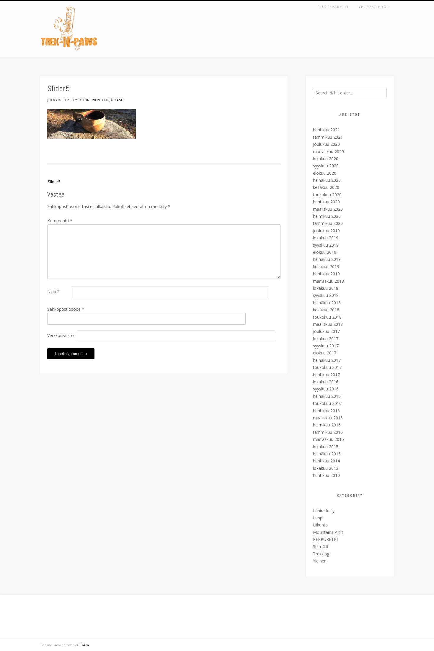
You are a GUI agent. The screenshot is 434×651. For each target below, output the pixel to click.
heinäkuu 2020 (327, 180)
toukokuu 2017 (327, 367)
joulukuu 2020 (326, 144)
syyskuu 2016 (326, 389)
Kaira (84, 645)
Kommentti (59, 220)
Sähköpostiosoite (65, 309)
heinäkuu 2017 (327, 360)
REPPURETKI (325, 539)
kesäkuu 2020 (326, 187)
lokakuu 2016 (325, 382)
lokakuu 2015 (325, 446)
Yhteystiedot (373, 6)
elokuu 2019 (324, 252)
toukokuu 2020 (327, 194)
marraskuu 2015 (328, 439)
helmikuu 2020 (327, 216)
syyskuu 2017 (326, 346)
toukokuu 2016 (327, 403)
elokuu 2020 (324, 173)
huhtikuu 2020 (326, 202)
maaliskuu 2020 (328, 209)
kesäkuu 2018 (326, 310)
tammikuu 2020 (328, 223)
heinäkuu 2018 (327, 302)
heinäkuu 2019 (327, 259)
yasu (119, 100)
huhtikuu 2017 (326, 374)
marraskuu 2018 (328, 281)
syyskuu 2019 (326, 245)
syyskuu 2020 (326, 166)
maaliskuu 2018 (328, 324)
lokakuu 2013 (325, 468)
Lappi (318, 518)
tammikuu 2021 (328, 137)
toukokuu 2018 (327, 317)
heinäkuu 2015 (327, 454)
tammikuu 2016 (328, 432)
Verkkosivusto (60, 335)
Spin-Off (320, 546)
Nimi (53, 291)
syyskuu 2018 (326, 295)
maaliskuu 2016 (328, 418)
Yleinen (320, 561)
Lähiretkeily (324, 510)
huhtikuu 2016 (326, 410)
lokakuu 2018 (325, 288)
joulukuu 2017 (326, 331)
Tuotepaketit (333, 6)
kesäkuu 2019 (326, 266)
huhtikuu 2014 (326, 461)
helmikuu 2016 (327, 425)
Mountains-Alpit (328, 532)
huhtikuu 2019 (326, 274)
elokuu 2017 (324, 353)
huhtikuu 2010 (326, 475)
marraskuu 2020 (328, 151)
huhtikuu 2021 (326, 130)
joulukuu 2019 (326, 230)
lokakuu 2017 (325, 338)
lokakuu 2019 (325, 238)
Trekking (321, 554)
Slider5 (54, 181)
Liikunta (320, 525)
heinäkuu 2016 (327, 396)
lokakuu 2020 (325, 158)
